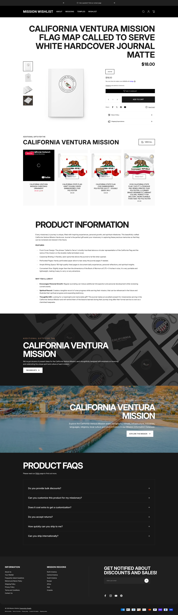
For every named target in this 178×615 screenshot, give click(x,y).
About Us (8, 572)
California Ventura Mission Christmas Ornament (39, 186)
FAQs (37, 473)
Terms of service (17, 611)
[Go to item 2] (28, 78)
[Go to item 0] (28, 66)
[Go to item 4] (28, 100)
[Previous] (63, 3)
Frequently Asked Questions (14, 578)
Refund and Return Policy (13, 581)
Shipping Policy (10, 584)
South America (52, 578)
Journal (110, 71)
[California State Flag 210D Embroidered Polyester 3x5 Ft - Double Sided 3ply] (105, 165)
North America (52, 572)
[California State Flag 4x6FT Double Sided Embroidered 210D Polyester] (72, 165)
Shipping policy (43, 611)
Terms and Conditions (12, 590)
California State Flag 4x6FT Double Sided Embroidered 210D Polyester (72, 187)
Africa (49, 584)
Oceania (50, 590)
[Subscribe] (146, 581)
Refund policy (8, 611)
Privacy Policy (9, 587)
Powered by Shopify (25, 608)
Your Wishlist (9, 575)
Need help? (151, 107)
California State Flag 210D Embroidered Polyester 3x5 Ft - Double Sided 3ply (106, 187)
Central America (52, 575)
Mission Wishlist (38, 11)
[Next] (114, 3)
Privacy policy (25, 611)
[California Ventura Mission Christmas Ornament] (38, 165)
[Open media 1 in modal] (66, 92)
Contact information (34, 611)
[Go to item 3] (28, 89)
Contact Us (8, 593)
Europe (49, 581)
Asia (48, 587)
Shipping (108, 85)
